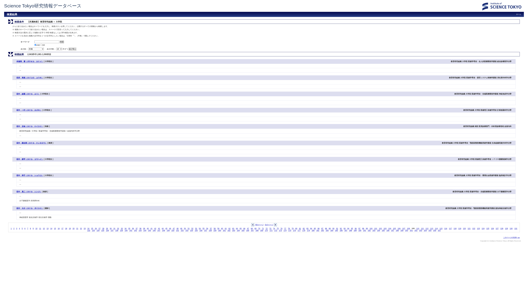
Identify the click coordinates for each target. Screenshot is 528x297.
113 (431, 228)
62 (229, 228)
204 (425, 230)
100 (371, 228)
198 (397, 230)
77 (285, 228)
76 (281, 228)
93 (345, 228)
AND (38, 45)
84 (311, 228)
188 (350, 230)
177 (299, 230)
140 (126, 230)
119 (459, 228)
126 (492, 228)
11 (40, 228)
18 (66, 228)
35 (129, 228)
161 (224, 230)
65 (241, 228)
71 (263, 228)
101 (375, 228)
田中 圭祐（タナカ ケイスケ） (29, 126)
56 (207, 228)
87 (322, 228)
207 (439, 230)
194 (378, 230)
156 (201, 230)
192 (369, 230)
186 (341, 230)
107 (403, 228)
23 (85, 228)
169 (261, 230)
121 (469, 228)
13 (48, 228)
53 (196, 228)
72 (267, 228)
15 (55, 228)
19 (70, 228)
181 (317, 230)
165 (243, 230)
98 (363, 228)
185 (336, 230)
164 (238, 230)
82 (304, 228)
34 (126, 228)
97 (359, 228)
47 (174, 228)
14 (51, 228)
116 (445, 228)
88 (326, 228)
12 (44, 228)
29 (107, 228)
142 (135, 230)
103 (385, 228)
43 (159, 228)
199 (402, 230)
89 (330, 228)
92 (341, 228)
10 (36, 228)
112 (427, 228)
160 (219, 230)
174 (285, 230)
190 (359, 230)
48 (177, 228)
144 (144, 230)
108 (408, 228)
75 (278, 228)
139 (121, 230)
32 (118, 228)
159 (215, 230)
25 (92, 228)
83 (307, 228)
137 (112, 230)
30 (111, 228)
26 (96, 228)
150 (172, 230)
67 (248, 228)
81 (300, 228)
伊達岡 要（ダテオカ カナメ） (29, 61)
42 (155, 228)
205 (430, 230)
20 (74, 228)
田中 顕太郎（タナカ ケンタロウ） (31, 143)
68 (252, 228)
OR (43, 45)
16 (59, 228)
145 (149, 230)
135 (102, 230)
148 (163, 230)
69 (255, 228)
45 (166, 228)
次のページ (269, 225)
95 (352, 228)
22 (81, 228)
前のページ (259, 225)
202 (416, 230)
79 (293, 228)
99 (367, 228)
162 (229, 230)
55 (203, 228)
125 (487, 228)
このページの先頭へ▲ (511, 237)
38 (140, 228)
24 (88, 228)
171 (271, 230)
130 (511, 228)
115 (441, 228)
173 (280, 230)
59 (218, 228)
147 (158, 230)
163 (233, 230)
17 (62, 228)
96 (356, 228)
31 (114, 228)
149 (168, 230)
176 (294, 230)
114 (436, 228)
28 (103, 228)
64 (237, 228)
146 (154, 230)
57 (211, 228)
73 (270, 228)
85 (315, 228)
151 (177, 230)
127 (497, 228)
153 (186, 230)
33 (122, 228)
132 (88, 230)
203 (420, 230)
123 (478, 228)
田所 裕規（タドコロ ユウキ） (29, 78)
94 (348, 228)
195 (383, 230)
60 (222, 228)
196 (388, 230)
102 (380, 228)
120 (464, 228)
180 (313, 230)
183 (327, 230)
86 (319, 228)
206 (434, 230)
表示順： (24, 49)
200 (406, 230)
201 (411, 230)
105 (394, 228)
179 (308, 230)
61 (226, 228)
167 (252, 230)
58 (215, 228)
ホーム (518, 14)
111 (422, 228)
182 (322, 230)
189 (355, 230)
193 (373, 230)
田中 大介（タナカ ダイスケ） (29, 208)
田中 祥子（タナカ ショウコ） (29, 175)
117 (450, 228)
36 (133, 228)
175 (289, 230)
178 (303, 230)
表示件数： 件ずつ (58, 49)
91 (337, 228)
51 (189, 228)
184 (331, 230)
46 (170, 228)
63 (233, 228)
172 (275, 230)
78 (289, 228)
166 (247, 230)
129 (506, 228)
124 (483, 228)
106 (399, 228)
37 (137, 228)
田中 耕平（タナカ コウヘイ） (29, 159)
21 (77, 228)
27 (100, 228)
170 (266, 230)
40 (148, 228)
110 (417, 228)
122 (473, 228)
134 (98, 230)
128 (501, 228)
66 (244, 228)
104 (389, 228)
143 (140, 230)
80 (296, 228)
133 (93, 230)
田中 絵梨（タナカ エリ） (28, 94)
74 (274, 228)
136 (107, 230)
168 (257, 230)
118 (455, 228)
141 (130, 230)
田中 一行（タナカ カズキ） (29, 110)
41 (151, 228)
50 (185, 228)
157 (205, 230)
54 (200, 228)
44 (163, 228)
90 (333, 228)
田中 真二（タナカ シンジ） (29, 192)
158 (210, 230)
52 (192, 228)
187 (345, 230)
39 (144, 228)
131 (515, 228)
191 (364, 230)
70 (259, 228)
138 (116, 230)
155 (196, 230)
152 (182, 230)
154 (191, 230)
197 (392, 230)
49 (181, 228)
